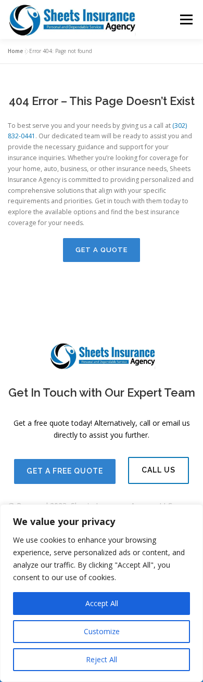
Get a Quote (101, 250)
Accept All (101, 603)
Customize (102, 631)
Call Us (158, 470)
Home (15, 51)
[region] (101, 593)
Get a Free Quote (65, 471)
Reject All (101, 659)
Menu (185, 19)
